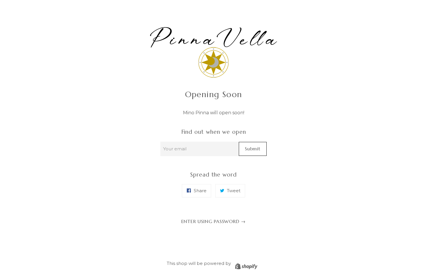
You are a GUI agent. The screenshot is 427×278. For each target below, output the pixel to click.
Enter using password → (213, 221)
